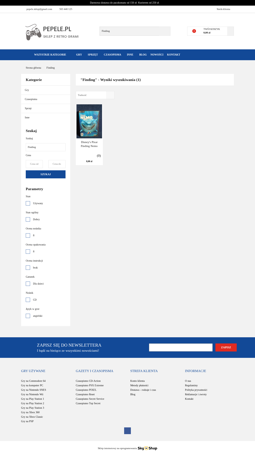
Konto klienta (137, 381)
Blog (143, 54)
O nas (188, 381)
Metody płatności (139, 385)
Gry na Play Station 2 (32, 403)
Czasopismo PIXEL (86, 390)
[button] (33, 371)
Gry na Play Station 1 (32, 398)
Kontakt (173, 54)
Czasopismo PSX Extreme (90, 385)
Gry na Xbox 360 (30, 412)
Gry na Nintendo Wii (32, 394)
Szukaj (46, 174)
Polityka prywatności (196, 390)
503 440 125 (65, 9)
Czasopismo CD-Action (88, 381)
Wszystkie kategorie (49, 54)
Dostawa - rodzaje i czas (143, 390)
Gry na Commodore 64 (33, 381)
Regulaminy (191, 385)
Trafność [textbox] (82, 95)
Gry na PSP (27, 421)
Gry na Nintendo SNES (33, 390)
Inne (27, 117)
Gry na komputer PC (32, 385)
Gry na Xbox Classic (32, 416)
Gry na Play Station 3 (32, 407)
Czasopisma (31, 99)
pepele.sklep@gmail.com (39, 9)
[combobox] (95, 95)
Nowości (156, 54)
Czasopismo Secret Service (90, 398)
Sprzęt (28, 108)
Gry (27, 90)
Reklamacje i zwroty (196, 394)
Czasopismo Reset (85, 394)
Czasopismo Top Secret (88, 403)
